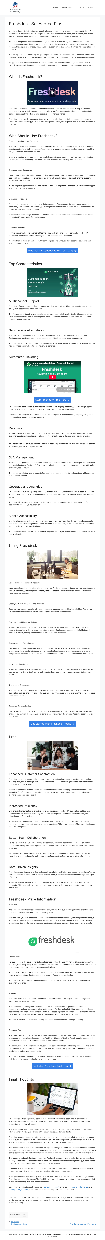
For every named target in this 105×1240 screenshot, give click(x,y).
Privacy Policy (67, 7)
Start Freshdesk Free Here (50, 399)
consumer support (51, 1187)
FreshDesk (15, 1222)
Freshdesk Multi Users (19, 1224)
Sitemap (91, 7)
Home (55, 7)
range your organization (18, 1190)
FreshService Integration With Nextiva (83, 1224)
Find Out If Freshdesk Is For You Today (50, 250)
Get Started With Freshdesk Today (51, 723)
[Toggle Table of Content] (23, 1215)
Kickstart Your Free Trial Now (51, 1066)
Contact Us (80, 7)
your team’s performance (78, 1187)
